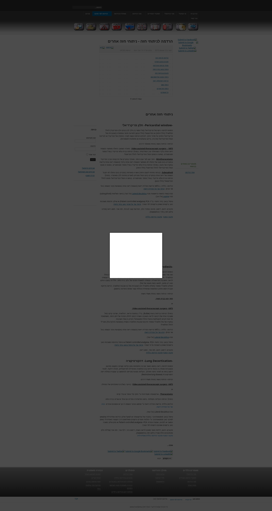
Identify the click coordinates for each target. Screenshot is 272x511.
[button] (162, 233)
